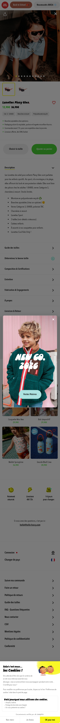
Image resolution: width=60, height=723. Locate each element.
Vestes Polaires (30, 394)
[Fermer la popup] (53, 319)
